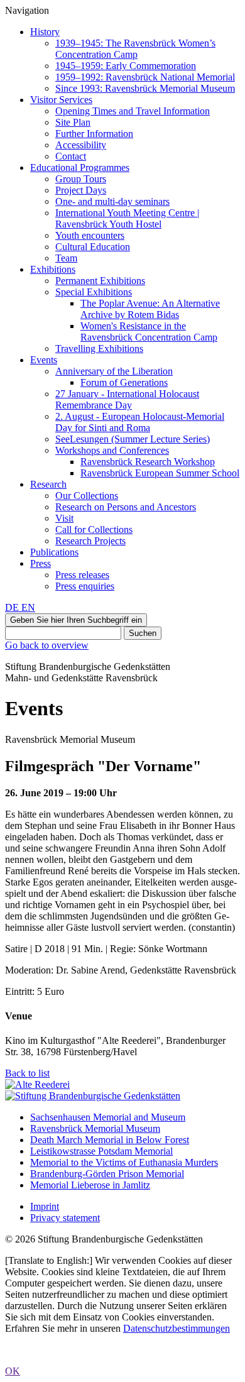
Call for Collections (94, 529)
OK (12, 1371)
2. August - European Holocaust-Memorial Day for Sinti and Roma (139, 422)
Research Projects (90, 540)
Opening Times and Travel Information (132, 111)
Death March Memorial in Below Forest (109, 1139)
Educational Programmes (79, 167)
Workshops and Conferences (112, 450)
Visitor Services (61, 99)
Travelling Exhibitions (99, 348)
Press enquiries (84, 586)
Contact (70, 156)
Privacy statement (65, 1217)
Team (66, 258)
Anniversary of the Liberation (114, 371)
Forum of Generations (124, 382)
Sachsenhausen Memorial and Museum (107, 1117)
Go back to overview (47, 645)
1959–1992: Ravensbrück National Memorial (145, 77)
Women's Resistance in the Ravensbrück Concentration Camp (148, 332)
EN (28, 607)
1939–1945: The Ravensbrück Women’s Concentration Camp (135, 49)
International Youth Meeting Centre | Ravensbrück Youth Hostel (127, 218)
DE (13, 607)
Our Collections (86, 495)
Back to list (27, 1073)
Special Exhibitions (93, 292)
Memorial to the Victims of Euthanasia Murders (124, 1162)
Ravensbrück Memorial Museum (95, 1128)
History (45, 31)
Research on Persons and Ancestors (125, 507)
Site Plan (72, 122)
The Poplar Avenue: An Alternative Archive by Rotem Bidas (150, 309)
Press (40, 563)
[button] (76, 620)
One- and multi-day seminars (112, 201)
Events (43, 359)
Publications (54, 552)
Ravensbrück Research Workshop (147, 461)
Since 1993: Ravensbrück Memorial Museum (145, 88)
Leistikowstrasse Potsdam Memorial (101, 1151)
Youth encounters (89, 235)
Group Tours (80, 178)
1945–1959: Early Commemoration (125, 65)
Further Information (94, 133)
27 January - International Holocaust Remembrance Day (127, 399)
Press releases (82, 574)
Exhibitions (52, 269)
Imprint (44, 1206)
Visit (64, 518)
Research (48, 484)
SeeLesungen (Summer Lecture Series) (132, 439)
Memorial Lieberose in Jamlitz (90, 1185)
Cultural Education (92, 246)
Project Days (80, 190)
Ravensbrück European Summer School (159, 473)
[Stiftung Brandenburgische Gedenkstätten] (92, 1095)
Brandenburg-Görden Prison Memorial (107, 1173)
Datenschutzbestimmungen (176, 1328)
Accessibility (80, 145)
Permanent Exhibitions (100, 280)
